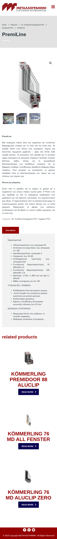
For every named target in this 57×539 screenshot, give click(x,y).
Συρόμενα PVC (44, 219)
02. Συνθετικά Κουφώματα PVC (24, 219)
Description (10, 230)
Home (4, 25)
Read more (27, 392)
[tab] (10, 230)
